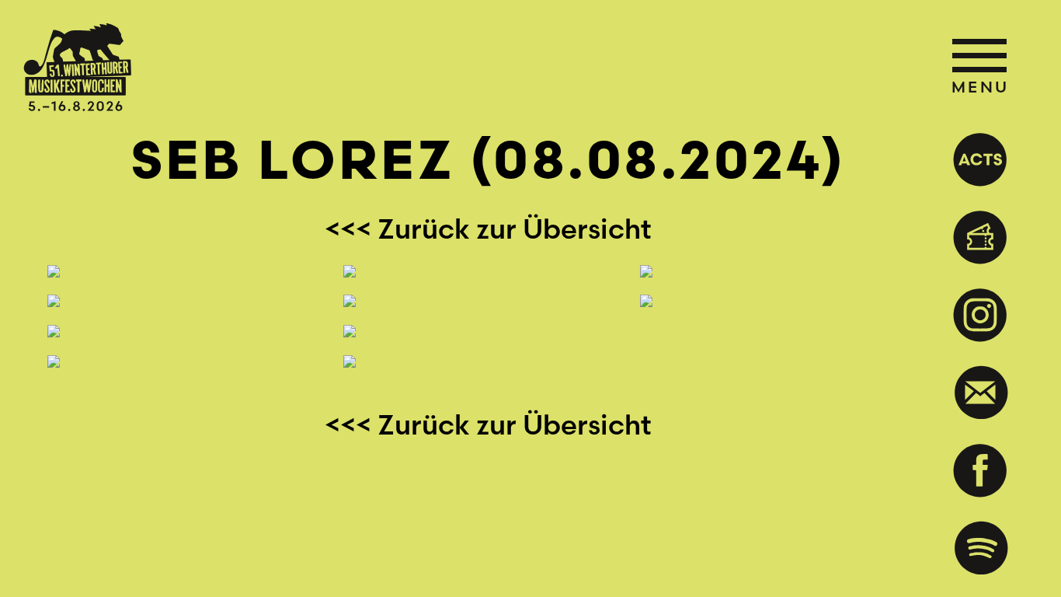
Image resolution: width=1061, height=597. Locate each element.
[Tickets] (974, 237)
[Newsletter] (974, 392)
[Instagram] (974, 315)
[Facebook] (974, 470)
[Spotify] (974, 548)
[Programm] (974, 159)
